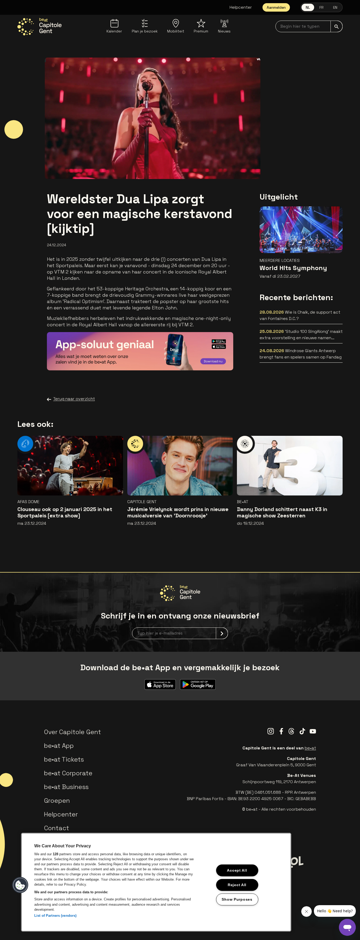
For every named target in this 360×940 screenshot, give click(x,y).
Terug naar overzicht (74, 398)
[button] (20, 885)
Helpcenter (241, 7)
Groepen (57, 800)
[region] (156, 882)
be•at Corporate (68, 773)
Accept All (237, 870)
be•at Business (66, 787)
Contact (56, 828)
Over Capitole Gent (72, 732)
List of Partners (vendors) (55, 916)
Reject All (237, 884)
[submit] (336, 26)
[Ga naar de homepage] (39, 26)
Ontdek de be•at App (199, 358)
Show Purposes (237, 899)
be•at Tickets (64, 759)
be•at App (59, 745)
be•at (310, 748)
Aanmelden (276, 7)
